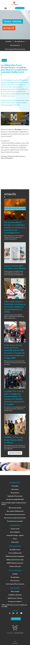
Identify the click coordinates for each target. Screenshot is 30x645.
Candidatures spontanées (15, 595)
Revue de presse (15, 45)
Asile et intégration (15, 532)
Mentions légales (15, 643)
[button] (5, 8)
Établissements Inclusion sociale (15, 559)
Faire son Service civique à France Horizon (15, 518)
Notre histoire (15, 489)
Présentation (15, 486)
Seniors (15, 539)
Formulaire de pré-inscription (15, 521)
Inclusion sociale (15, 528)
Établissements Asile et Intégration (15, 556)
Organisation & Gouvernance (15, 496)
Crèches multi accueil (15, 566)
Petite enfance (15, 542)
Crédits (15, 641)
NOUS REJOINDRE (15, 588)
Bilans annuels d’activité (15, 508)
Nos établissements (15, 549)
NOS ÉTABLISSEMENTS (15, 546)
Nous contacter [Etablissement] (15, 511)
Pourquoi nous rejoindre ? (15, 601)
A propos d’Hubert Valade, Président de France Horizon (14, 503)
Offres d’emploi (15, 591)
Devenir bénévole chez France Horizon (15, 514)
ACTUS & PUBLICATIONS (15, 570)
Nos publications (19, 41)
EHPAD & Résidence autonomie (15, 563)
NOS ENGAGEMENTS (15, 525)
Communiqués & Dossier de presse (15, 49)
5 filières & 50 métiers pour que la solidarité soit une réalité (14, 605)
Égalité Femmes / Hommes (15, 598)
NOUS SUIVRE (15, 610)
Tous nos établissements (15, 553)
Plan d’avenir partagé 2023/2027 (15, 499)
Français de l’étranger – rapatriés (15, 535)
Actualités (8, 41)
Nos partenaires (15, 493)
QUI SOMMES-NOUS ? (15, 482)
